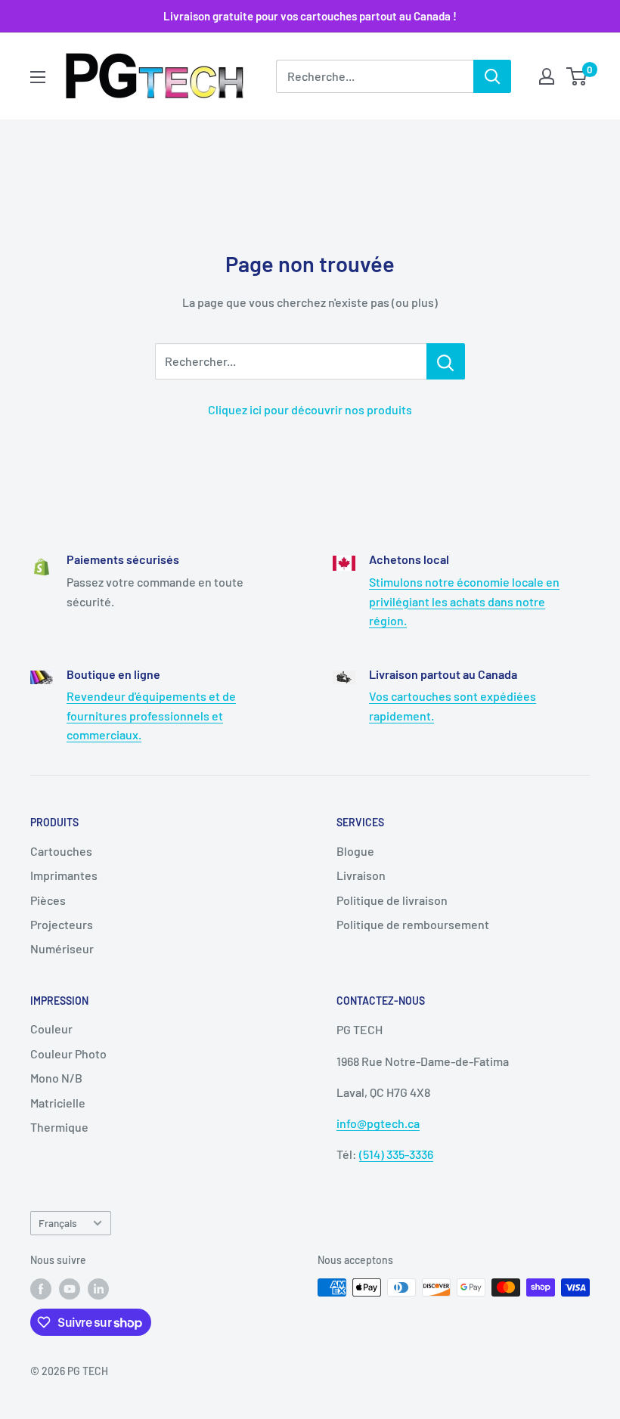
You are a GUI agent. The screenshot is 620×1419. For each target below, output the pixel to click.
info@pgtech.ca (378, 1123)
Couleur (51, 1028)
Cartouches (61, 851)
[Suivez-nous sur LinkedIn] (98, 1289)
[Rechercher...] (445, 361)
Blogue (355, 851)
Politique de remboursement (412, 924)
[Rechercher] (492, 76)
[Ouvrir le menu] (37, 77)
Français (58, 1222)
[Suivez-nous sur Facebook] (40, 1289)
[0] (577, 76)
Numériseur (62, 948)
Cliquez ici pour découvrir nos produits (310, 409)
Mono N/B (56, 1077)
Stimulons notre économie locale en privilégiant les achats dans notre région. (464, 601)
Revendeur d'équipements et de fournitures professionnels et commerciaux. (151, 715)
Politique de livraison (392, 900)
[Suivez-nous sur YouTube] (69, 1289)
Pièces (48, 900)
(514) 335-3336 (396, 1154)
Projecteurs (61, 924)
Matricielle (57, 1102)
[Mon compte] (546, 76)
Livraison (361, 875)
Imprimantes (64, 875)
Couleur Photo (68, 1053)
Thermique (59, 1127)
